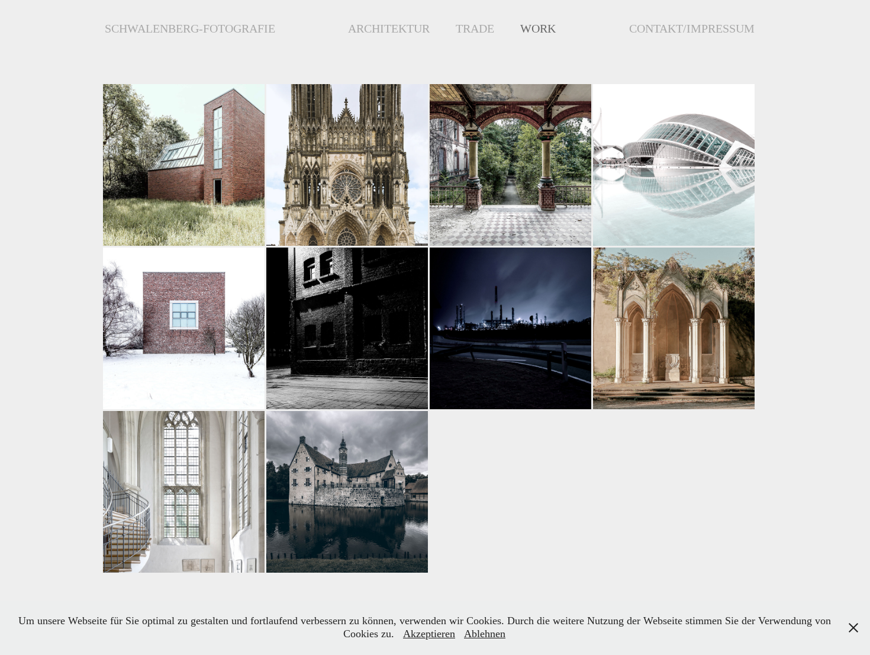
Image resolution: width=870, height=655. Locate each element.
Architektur (389, 28)
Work (538, 28)
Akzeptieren (429, 634)
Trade (475, 28)
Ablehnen (484, 634)
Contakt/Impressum (692, 28)
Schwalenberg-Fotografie (190, 28)
